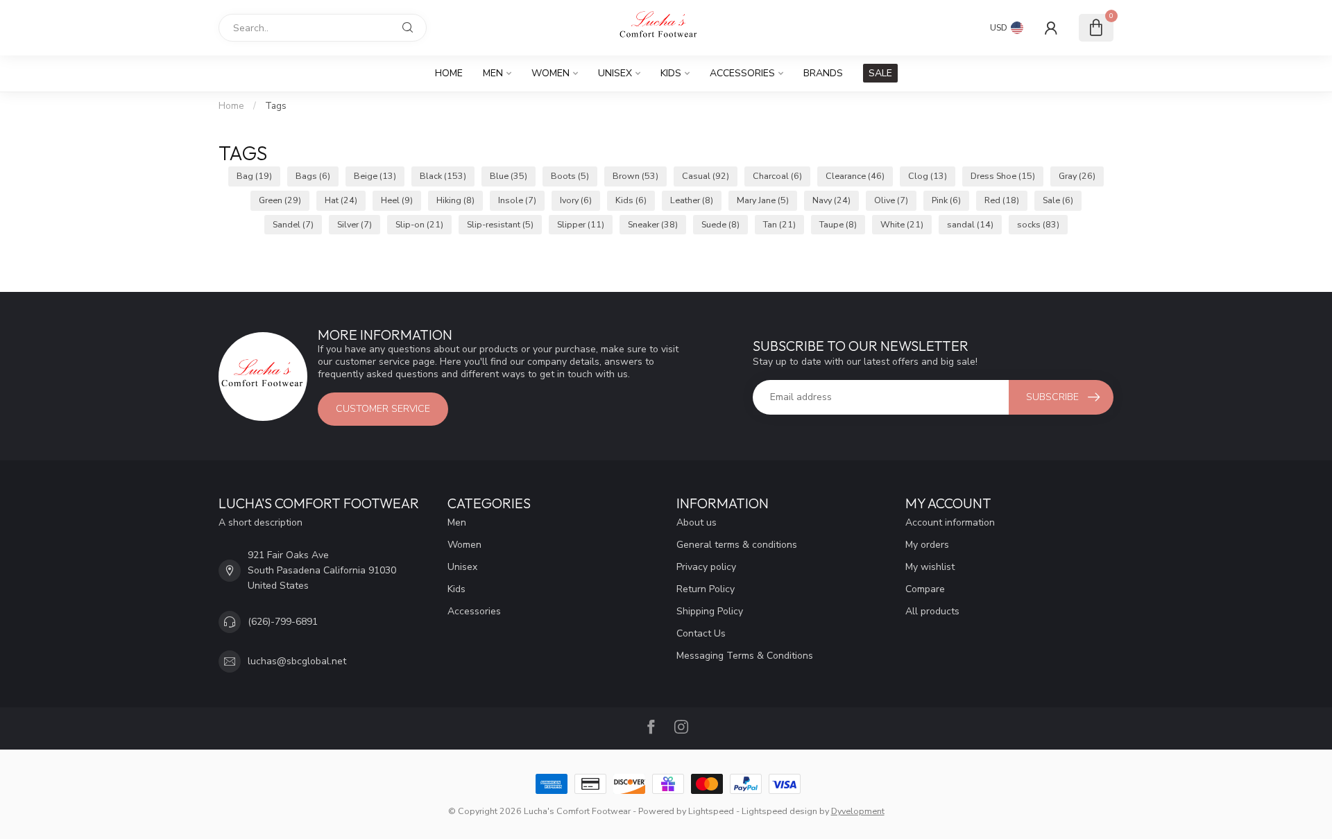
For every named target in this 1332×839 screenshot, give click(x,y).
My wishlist (930, 566)
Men (493, 73)
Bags (313, 176)
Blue (508, 176)
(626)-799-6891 (283, 621)
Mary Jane (763, 200)
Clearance (855, 176)
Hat (341, 200)
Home (449, 73)
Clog (927, 176)
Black (443, 176)
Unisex (615, 73)
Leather (691, 200)
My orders (927, 544)
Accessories (742, 73)
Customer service (383, 408)
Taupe (838, 224)
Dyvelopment (858, 811)
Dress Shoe (1003, 176)
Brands (823, 73)
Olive (891, 200)
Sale (1058, 200)
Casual (705, 176)
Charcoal (777, 176)
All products (932, 611)
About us (696, 522)
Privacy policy (706, 566)
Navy (831, 200)
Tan (779, 224)
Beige (375, 176)
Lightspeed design (779, 811)
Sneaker (653, 224)
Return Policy (705, 589)
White (901, 224)
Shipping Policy (709, 611)
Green (280, 200)
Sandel (293, 224)
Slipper (580, 224)
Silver (354, 224)
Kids (670, 73)
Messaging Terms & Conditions (744, 655)
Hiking (455, 200)
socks (1038, 224)
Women (550, 73)
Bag (254, 176)
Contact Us (701, 633)
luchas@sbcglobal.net (297, 661)
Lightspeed (711, 811)
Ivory (576, 200)
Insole (517, 200)
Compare (925, 589)
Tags (276, 106)
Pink (946, 200)
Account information (950, 522)
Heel (397, 200)
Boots (570, 176)
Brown (635, 176)
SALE (880, 73)
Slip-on (419, 224)
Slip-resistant (500, 224)
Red (1001, 200)
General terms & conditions (736, 544)
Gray (1077, 176)
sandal (970, 224)
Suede (720, 224)
